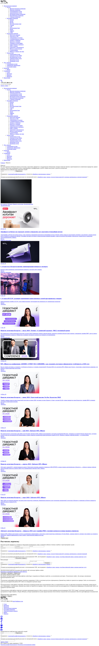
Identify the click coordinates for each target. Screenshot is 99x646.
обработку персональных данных (41, 174)
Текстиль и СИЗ (14, 36)
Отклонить (3, 573)
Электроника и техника (16, 37)
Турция (12, 25)
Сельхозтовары (14, 50)
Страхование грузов (12, 64)
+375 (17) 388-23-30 (6, 601)
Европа (12, 19)
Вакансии (9, 76)
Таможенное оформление (13, 65)
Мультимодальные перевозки (17, 14)
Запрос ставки (4, 85)
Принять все (17, 573)
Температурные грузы (16, 58)
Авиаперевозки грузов (16, 12)
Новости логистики (18, 204)
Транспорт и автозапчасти (17, 47)
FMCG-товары (14, 46)
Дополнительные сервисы (11, 611)
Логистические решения (10, 6)
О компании (7, 71)
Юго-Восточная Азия (15, 24)
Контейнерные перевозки (16, 15)
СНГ (11, 26)
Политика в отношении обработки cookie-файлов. (14, 571)
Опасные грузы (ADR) (16, 55)
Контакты (9, 73)
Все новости (4, 204)
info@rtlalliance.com (18, 601)
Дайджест (10, 204)
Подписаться (19, 171)
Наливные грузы (14, 61)
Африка (12, 30)
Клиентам (6, 68)
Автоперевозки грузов (16, 11)
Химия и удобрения (15, 40)
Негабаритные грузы (15, 57)
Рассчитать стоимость (21, 558)
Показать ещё (4, 538)
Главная (3, 162)
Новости (9, 75)
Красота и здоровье (15, 41)
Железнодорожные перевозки (18, 8)
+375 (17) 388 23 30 (6, 82)
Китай (11, 21)
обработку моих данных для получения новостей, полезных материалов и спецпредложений (62, 177)
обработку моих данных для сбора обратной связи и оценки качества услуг (66, 556)
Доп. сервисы (7, 62)
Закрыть (10, 596)
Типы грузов (10, 53)
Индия (11, 22)
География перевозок (12, 18)
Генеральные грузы (15, 54)
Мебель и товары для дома (17, 51)
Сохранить (3, 596)
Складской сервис (11, 66)
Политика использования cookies (26, 644)
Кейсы (8, 69)
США (11, 32)
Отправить (47, 562)
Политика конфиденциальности (9, 644)
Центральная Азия (15, 28)
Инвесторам (7, 77)
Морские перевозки (15, 10)
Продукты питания (15, 35)
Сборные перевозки (15, 17)
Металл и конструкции (16, 48)
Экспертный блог (28, 204)
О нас (8, 72)
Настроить (10, 573)
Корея (11, 29)
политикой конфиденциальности (17, 174)
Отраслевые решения (12, 33)
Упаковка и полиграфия (16, 43)
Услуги (9, 7)
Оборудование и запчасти (17, 44)
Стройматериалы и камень (17, 39)
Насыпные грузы (14, 59)
